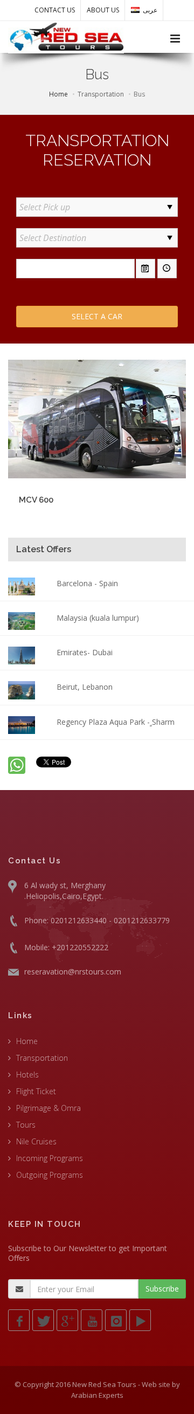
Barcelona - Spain (87, 583)
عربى (150, 10)
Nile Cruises (36, 1141)
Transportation (42, 1058)
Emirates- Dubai (85, 652)
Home (58, 94)
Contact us (54, 10)
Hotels (27, 1074)
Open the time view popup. (167, 268)
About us (103, 10)
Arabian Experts (97, 1395)
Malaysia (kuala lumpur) (98, 618)
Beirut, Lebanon (85, 687)
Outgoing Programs (49, 1175)
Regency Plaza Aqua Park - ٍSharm (116, 722)
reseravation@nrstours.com (72, 971)
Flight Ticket (36, 1091)
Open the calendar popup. (145, 268)
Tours (26, 1125)
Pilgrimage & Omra (48, 1108)
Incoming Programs (49, 1158)
